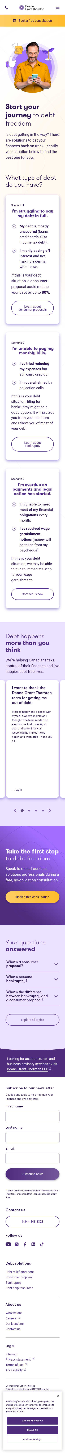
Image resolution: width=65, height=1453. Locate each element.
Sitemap (11, 1354)
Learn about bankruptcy (32, 444)
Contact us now (32, 594)
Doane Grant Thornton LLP (29, 1069)
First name (14, 1106)
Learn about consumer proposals (33, 308)
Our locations (15, 1323)
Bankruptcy (13, 1282)
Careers (13, 1318)
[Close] (58, 1396)
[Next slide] (49, 810)
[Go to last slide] (15, 810)
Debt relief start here (20, 1272)
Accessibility (16, 1370)
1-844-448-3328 (32, 1221)
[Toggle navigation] (58, 7)
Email (10, 1148)
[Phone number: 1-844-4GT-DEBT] (6, 7)
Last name (14, 1127)
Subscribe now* (32, 1174)
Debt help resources (19, 1288)
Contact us (13, 1329)
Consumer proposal (19, 1277)
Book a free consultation (32, 897)
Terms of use (16, 1365)
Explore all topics (32, 1020)
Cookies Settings (32, 1439)
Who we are (14, 1313)
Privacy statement (20, 1359)
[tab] (22, 810)
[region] (32, 1420)
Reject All (32, 1430)
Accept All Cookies (32, 1420)
